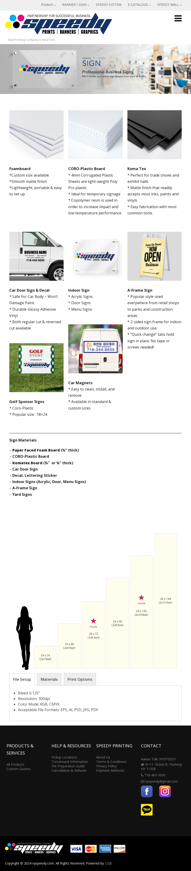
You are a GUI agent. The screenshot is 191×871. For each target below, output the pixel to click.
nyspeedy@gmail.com (161, 781)
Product (47, 4)
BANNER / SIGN (74, 4)
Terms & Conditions (111, 761)
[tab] (22, 679)
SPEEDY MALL (168, 4)
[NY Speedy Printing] (58, 35)
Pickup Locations (64, 757)
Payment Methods (110, 770)
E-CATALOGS (138, 4)
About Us (103, 757)
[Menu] (178, 18)
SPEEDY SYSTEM (108, 4)
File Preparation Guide (68, 766)
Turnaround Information (69, 761)
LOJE (108, 863)
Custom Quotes (19, 769)
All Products (15, 764)
